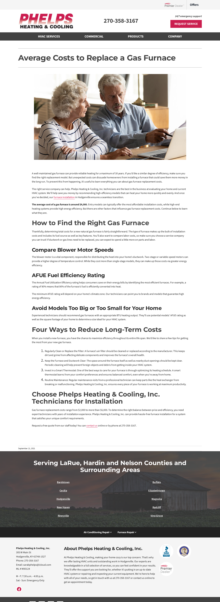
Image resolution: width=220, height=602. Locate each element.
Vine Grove (157, 516)
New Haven (63, 507)
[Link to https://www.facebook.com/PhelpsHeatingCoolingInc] (19, 589)
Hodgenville (63, 499)
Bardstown (63, 482)
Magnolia (157, 499)
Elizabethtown (156, 490)
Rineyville (63, 516)
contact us (91, 425)
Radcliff (157, 507)
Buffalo (157, 482)
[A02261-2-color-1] (46, 14)
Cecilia (63, 490)
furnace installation (64, 197)
